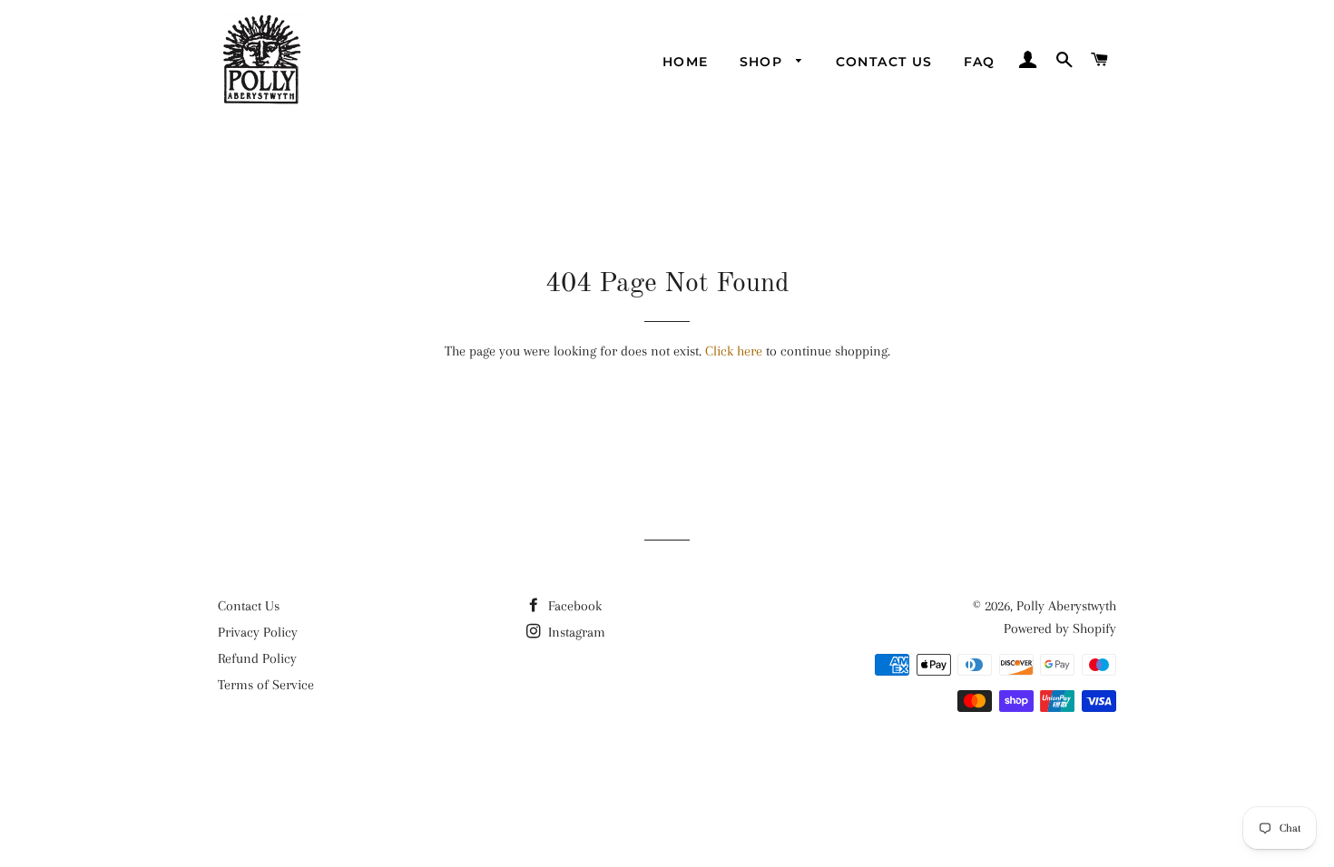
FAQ (980, 62)
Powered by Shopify (1060, 628)
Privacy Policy (258, 632)
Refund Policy (257, 658)
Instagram (574, 632)
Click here (733, 351)
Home (685, 62)
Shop (764, 62)
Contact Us (884, 62)
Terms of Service (266, 685)
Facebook (573, 606)
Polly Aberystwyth (1066, 606)
